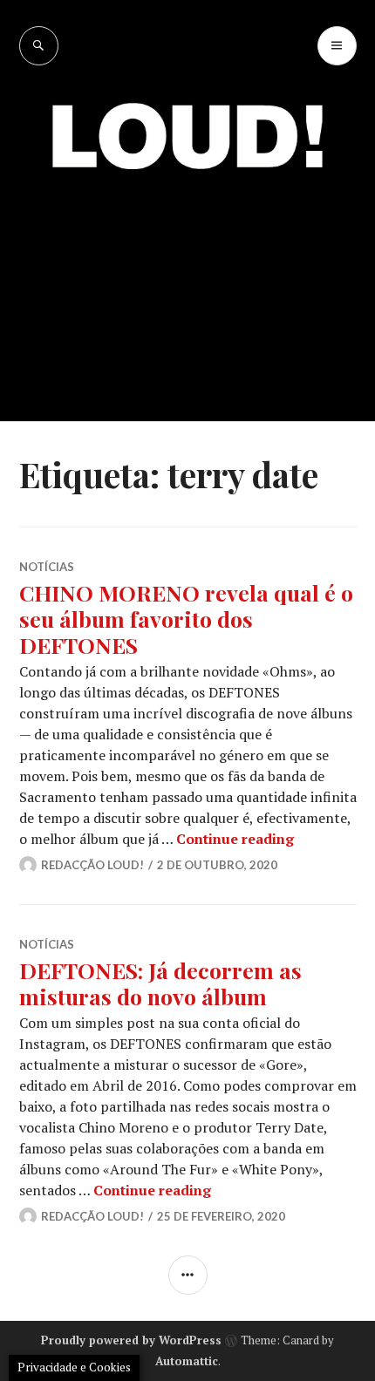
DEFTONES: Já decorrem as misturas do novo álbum (160, 983)
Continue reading (235, 838)
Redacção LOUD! (92, 865)
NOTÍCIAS (46, 567)
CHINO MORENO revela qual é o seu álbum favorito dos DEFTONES (186, 618)
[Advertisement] (187, 283)
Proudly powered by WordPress (131, 1340)
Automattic (186, 1361)
